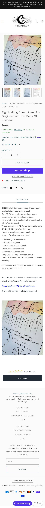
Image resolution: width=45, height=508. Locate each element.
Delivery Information (22, 416)
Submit (22, 469)
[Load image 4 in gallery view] (37, 92)
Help (22, 420)
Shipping (18, 129)
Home (4, 103)
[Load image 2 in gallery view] (17, 92)
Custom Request (22, 430)
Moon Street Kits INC (17, 486)
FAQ (22, 439)
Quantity (7, 150)
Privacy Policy (23, 434)
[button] (2, 21)
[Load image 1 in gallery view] (7, 92)
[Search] (36, 21)
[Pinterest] (22, 187)
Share (5, 188)
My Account (22, 411)
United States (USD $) (21, 480)
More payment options (22, 176)
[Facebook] (10, 187)
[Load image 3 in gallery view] (27, 92)
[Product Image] (22, 60)
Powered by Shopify (35, 486)
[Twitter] (16, 187)
